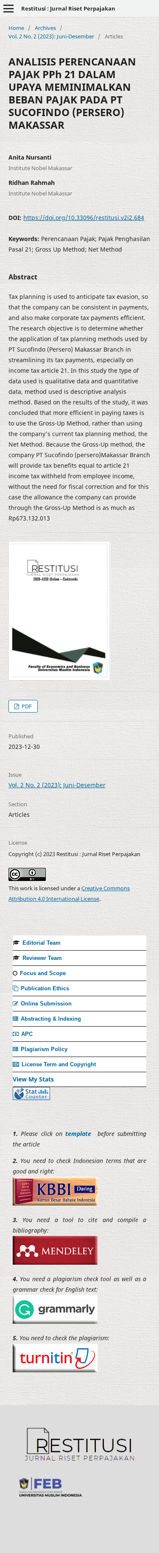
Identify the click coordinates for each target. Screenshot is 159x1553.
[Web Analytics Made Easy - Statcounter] (31, 1098)
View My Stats (33, 1079)
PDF (26, 706)
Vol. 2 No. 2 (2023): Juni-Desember (51, 36)
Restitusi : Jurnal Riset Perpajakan (68, 8)
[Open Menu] (8, 8)
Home (16, 28)
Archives (45, 28)
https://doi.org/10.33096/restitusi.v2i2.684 (83, 218)
